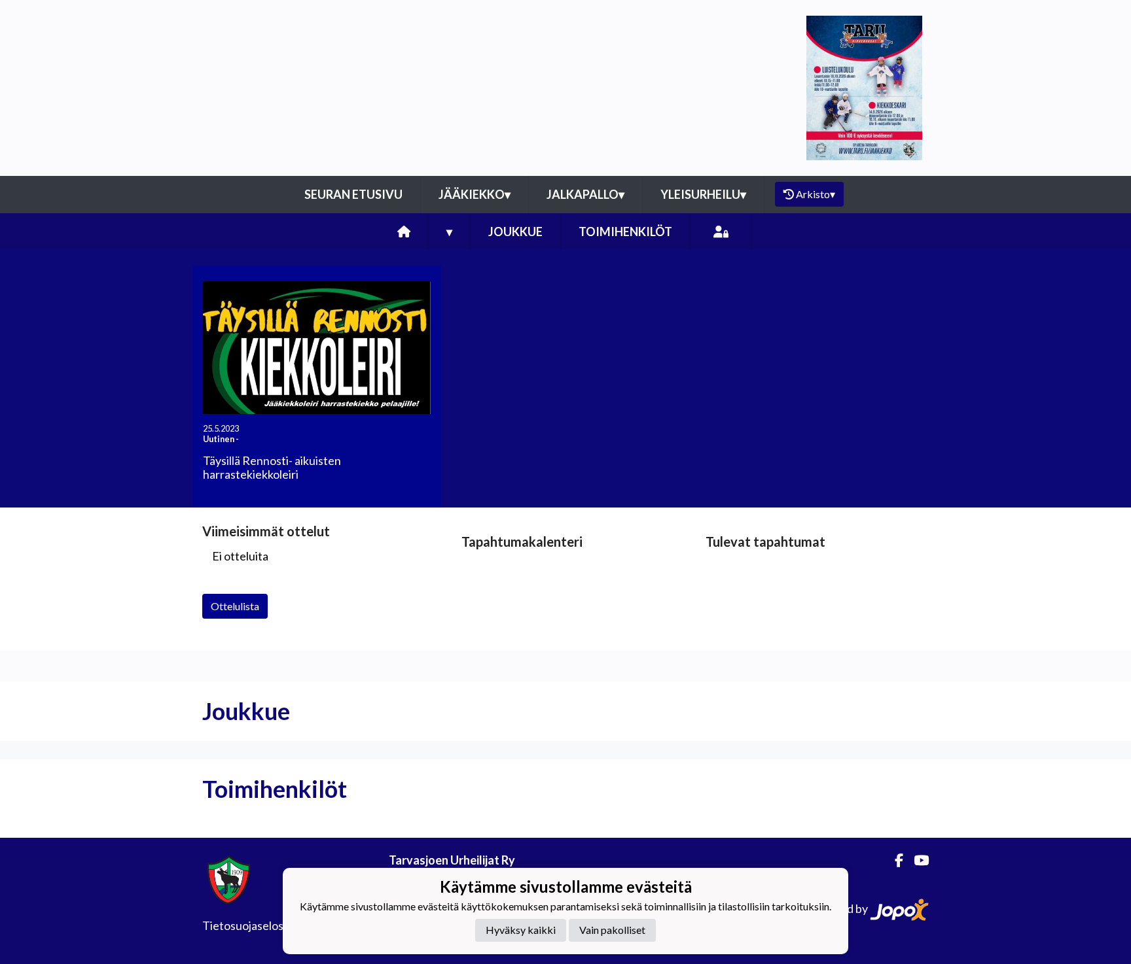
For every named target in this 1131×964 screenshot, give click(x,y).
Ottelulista (235, 606)
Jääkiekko (475, 194)
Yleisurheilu (703, 194)
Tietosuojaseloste (248, 925)
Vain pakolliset (612, 930)
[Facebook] (893, 860)
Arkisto (815, 194)
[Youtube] (916, 860)
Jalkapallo (585, 194)
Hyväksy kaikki (521, 930)
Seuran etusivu (353, 194)
